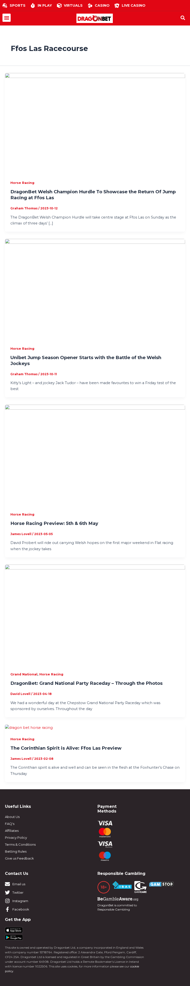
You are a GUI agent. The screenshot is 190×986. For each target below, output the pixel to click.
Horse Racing (22, 183)
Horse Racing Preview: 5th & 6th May (54, 523)
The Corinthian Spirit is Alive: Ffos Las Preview (65, 748)
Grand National (23, 674)
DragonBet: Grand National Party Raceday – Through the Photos (86, 683)
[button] (6, 18)
